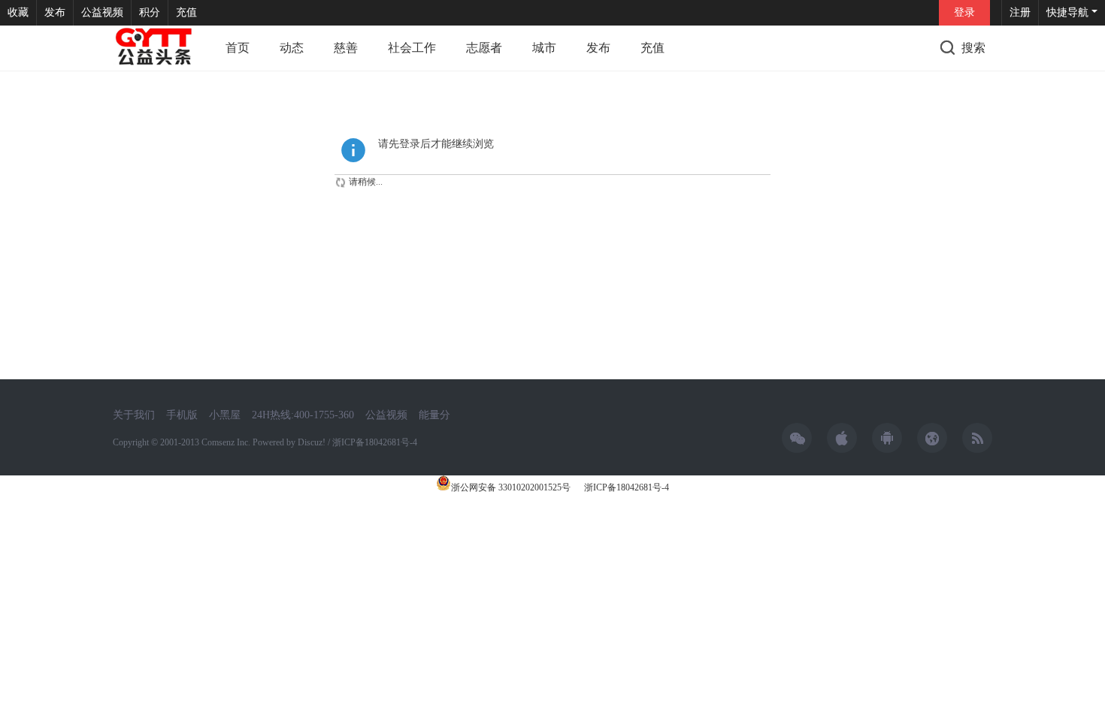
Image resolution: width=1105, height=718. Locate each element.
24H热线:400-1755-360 (303, 415)
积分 (149, 12)
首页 (238, 47)
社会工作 (412, 47)
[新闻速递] (154, 48)
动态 (292, 47)
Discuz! (311, 442)
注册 (1020, 12)
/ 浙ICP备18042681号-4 (372, 442)
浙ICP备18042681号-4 (625, 487)
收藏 (18, 12)
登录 (964, 12)
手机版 (182, 415)
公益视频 (102, 12)
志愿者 (484, 47)
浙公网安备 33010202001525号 (511, 487)
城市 (544, 47)
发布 (54, 12)
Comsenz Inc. (227, 442)
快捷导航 (1067, 12)
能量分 (434, 415)
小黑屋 (225, 415)
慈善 (346, 47)
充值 (186, 12)
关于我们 (134, 415)
